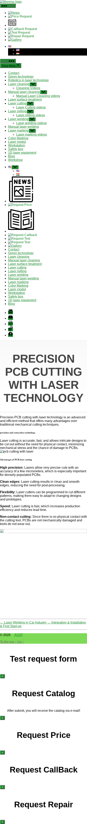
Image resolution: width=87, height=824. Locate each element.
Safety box (15, 149)
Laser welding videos (31, 123)
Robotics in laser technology (28, 80)
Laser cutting (17, 103)
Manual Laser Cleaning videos (38, 96)
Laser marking (18, 130)
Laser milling (17, 111)
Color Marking (18, 138)
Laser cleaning (18, 84)
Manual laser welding (23, 126)
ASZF (18, 635)
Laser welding (18, 119)
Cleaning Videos (28, 88)
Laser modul (17, 141)
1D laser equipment (22, 152)
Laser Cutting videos (31, 107)
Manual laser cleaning (24, 92)
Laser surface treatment (25, 99)
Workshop (15, 160)
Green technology (21, 76)
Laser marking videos (31, 134)
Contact (13, 73)
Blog (11, 156)
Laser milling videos (30, 115)
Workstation (16, 145)
